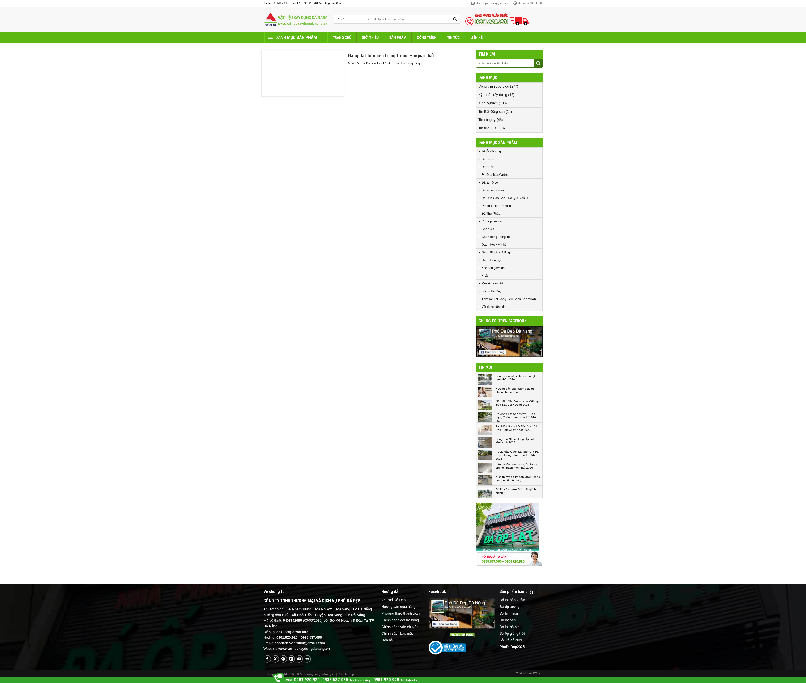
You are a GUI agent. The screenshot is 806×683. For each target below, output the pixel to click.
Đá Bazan (488, 159)
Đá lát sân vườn (493, 190)
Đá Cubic (488, 167)
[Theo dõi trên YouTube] (299, 659)
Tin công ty (487, 120)
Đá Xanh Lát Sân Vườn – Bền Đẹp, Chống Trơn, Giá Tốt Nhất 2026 (516, 417)
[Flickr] (307, 659)
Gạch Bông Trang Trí (496, 237)
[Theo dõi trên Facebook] (267, 659)
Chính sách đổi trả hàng (400, 620)
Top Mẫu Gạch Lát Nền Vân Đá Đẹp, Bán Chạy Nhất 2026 (516, 428)
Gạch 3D (488, 229)
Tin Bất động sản (491, 112)
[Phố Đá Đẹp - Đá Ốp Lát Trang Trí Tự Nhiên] (295, 19)
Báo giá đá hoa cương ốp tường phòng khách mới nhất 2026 (517, 466)
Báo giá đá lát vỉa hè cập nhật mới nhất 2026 (515, 377)
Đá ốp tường (509, 607)
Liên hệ (476, 37)
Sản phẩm (397, 37)
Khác (485, 275)
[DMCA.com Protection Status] (462, 635)
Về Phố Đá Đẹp (393, 600)
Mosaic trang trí (492, 283)
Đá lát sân (508, 620)
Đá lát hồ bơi (490, 182)
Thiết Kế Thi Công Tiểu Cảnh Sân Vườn (509, 299)
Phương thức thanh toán (400, 613)
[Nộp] (455, 19)
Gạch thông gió (492, 260)
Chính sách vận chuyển (399, 627)
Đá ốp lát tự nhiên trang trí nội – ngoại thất (391, 56)
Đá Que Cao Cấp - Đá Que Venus (505, 198)
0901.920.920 (286, 638)
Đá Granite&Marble (495, 174)
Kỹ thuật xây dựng (492, 95)
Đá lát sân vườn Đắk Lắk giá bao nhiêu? (517, 491)
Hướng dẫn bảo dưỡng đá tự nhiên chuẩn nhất (515, 390)
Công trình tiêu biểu (493, 86)
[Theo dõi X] (275, 659)
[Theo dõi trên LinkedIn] (291, 659)
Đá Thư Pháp (491, 213)
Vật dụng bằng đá (493, 306)
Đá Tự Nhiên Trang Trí (497, 205)
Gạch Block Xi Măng (496, 252)
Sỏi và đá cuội (511, 640)
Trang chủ (342, 37)
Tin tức (453, 37)
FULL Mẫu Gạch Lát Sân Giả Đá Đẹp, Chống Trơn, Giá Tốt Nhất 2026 (517, 455)
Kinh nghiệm (488, 103)
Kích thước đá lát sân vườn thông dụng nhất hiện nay (518, 478)
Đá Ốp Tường (491, 151)
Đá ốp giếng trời (512, 634)
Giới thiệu (370, 37)
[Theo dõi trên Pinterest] (283, 659)
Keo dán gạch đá (493, 268)
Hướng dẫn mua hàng (398, 607)
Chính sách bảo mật (397, 634)
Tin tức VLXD (488, 128)
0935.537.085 (311, 638)
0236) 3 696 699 (295, 632)
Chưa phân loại (492, 221)
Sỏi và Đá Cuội (492, 291)
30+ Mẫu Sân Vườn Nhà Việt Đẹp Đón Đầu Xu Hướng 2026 (518, 403)
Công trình (427, 37)
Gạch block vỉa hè (494, 244)
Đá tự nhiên (509, 613)
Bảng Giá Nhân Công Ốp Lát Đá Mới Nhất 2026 (517, 440)
